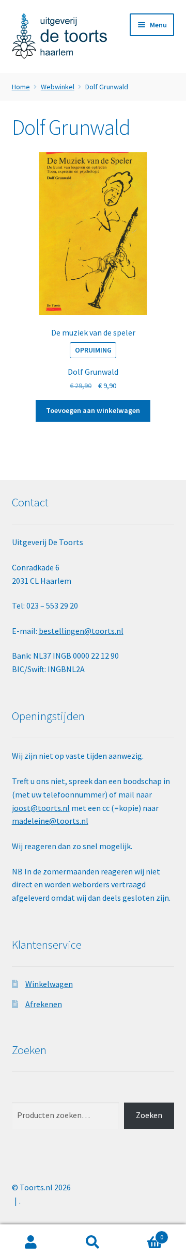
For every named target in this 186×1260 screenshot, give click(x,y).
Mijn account (31, 1242)
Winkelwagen (49, 984)
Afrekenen (43, 1004)
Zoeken (149, 1115)
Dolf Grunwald (93, 371)
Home (21, 86)
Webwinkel (57, 86)
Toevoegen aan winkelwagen (93, 410)
